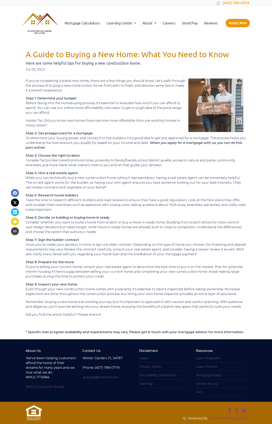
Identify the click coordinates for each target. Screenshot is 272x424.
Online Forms (207, 384)
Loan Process (206, 367)
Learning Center (120, 23)
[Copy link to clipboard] (15, 231)
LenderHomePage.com (228, 418)
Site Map (146, 384)
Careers (169, 23)
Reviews (211, 23)
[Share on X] (15, 203)
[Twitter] (236, 410)
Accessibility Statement (157, 375)
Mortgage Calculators (82, 23)
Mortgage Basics (209, 375)
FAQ (199, 392)
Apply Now (238, 23)
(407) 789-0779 (236, 3)
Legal (143, 358)
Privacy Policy (150, 367)
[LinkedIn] (244, 410)
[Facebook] (229, 410)
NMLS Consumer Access (45, 387)
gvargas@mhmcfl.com (100, 377)
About (147, 23)
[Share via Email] (15, 222)
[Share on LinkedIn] (15, 212)
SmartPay (190, 23)
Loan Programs (208, 358)
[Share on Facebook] (15, 193)
